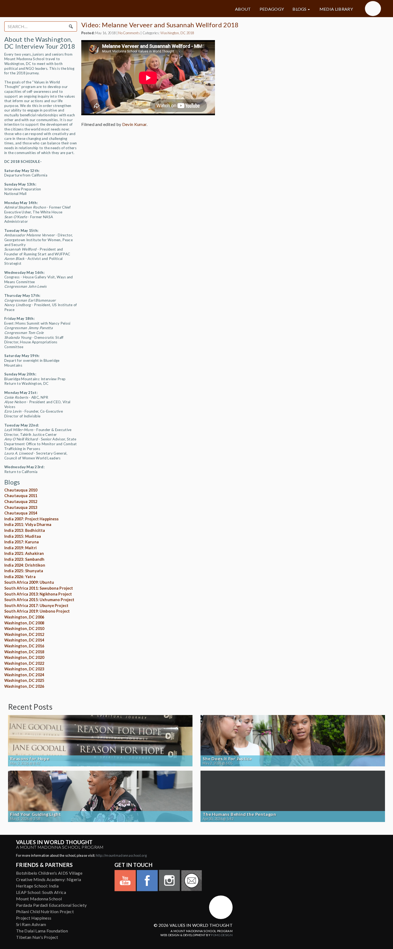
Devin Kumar (134, 124)
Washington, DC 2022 (24, 663)
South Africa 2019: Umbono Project (37, 611)
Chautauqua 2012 (20, 501)
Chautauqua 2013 (20, 507)
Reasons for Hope (29, 758)
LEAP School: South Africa (41, 892)
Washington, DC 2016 (24, 646)
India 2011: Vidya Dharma (27, 524)
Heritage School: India (37, 885)
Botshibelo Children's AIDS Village (49, 872)
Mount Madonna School (39, 898)
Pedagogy (272, 9)
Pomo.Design (222, 935)
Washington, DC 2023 (24, 669)
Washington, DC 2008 (24, 623)
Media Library (336, 9)
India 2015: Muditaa (22, 536)
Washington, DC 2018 (24, 652)
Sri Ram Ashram (31, 924)
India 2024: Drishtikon (24, 565)
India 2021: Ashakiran (24, 553)
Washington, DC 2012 (24, 634)
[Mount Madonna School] (373, 8)
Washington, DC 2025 (24, 680)
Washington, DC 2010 (24, 628)
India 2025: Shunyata (23, 570)
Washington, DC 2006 (24, 617)
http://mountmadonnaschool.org (121, 855)
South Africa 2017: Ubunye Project (36, 605)
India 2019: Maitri (20, 547)
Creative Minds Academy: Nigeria (48, 879)
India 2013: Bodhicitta (24, 530)
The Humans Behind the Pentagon (239, 814)
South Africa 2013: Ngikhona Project (38, 594)
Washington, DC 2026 (24, 686)
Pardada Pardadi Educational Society (51, 905)
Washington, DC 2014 (24, 640)
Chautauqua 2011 (20, 495)
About (243, 9)
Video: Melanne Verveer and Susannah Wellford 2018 (160, 25)
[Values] (68, 8)
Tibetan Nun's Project (37, 937)
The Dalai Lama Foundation (42, 930)
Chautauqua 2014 (20, 513)
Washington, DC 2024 (24, 675)
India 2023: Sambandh (24, 559)
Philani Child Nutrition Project (45, 911)
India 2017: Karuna (21, 542)
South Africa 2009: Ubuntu (29, 582)
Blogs (299, 9)
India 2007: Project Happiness (31, 519)
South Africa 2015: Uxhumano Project (39, 599)
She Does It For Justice (227, 758)
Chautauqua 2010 (20, 490)
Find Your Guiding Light (35, 814)
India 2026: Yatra (20, 576)
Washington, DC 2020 (24, 657)
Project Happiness (33, 917)
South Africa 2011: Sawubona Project (38, 588)
